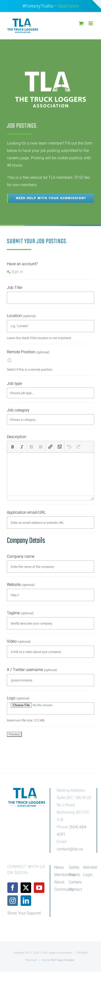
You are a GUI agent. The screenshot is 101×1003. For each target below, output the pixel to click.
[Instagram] (12, 900)
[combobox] (50, 393)
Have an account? (22, 264)
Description (16, 436)
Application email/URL (26, 512)
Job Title (14, 287)
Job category (18, 410)
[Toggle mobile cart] (81, 23)
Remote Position (28, 352)
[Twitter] (26, 887)
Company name (20, 556)
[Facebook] (12, 887)
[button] (12, 447)
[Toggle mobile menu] (91, 23)
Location (21, 315)
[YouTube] (39, 887)
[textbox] (28, 393)
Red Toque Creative (62, 960)
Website (21, 584)
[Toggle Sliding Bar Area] (96, 4)
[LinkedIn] (26, 900)
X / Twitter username (32, 669)
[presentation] (12, 447)
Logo (18, 698)
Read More (68, 6)
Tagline (20, 613)
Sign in (17, 271)
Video (19, 641)
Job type (14, 383)
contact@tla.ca (70, 849)
